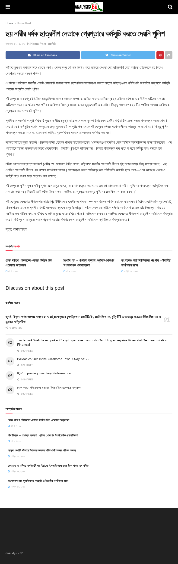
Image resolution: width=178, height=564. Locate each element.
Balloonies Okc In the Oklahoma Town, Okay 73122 (53, 359)
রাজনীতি (52, 44)
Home (9, 23)
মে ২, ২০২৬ (71, 271)
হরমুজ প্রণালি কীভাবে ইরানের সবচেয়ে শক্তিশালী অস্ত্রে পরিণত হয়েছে (42, 450)
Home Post (24, 23)
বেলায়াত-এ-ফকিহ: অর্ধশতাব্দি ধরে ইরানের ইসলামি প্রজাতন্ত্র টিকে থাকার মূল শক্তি (48, 465)
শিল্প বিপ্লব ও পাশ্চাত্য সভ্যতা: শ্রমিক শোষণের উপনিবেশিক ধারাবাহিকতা (43, 435)
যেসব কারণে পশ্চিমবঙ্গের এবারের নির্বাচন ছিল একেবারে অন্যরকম (49, 387)
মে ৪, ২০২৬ (13, 271)
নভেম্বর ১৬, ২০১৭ (15, 44)
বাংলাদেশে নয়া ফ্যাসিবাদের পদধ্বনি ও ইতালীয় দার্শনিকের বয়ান (38, 481)
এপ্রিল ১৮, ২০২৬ (131, 271)
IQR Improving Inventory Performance (44, 373)
